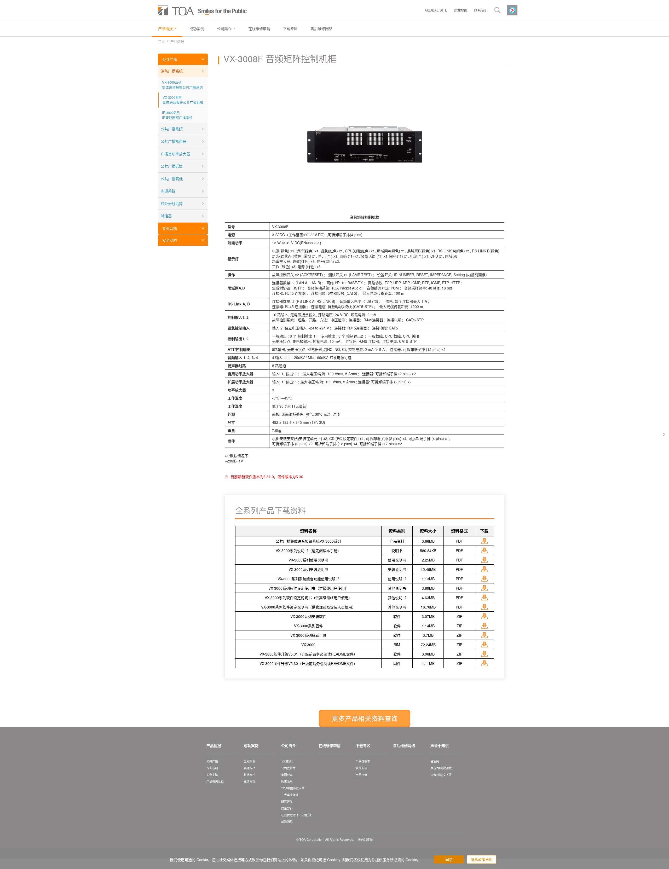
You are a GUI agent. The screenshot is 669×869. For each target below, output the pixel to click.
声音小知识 (439, 745)
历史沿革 (287, 781)
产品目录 (361, 775)
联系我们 (481, 10)
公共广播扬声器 (173, 141)
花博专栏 (249, 781)
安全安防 (169, 240)
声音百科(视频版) (441, 768)
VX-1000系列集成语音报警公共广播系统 (182, 85)
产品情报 (213, 745)
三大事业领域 (289, 795)
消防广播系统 (172, 71)
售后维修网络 (404, 745)
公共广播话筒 (172, 166)
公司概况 (287, 761)
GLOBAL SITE (436, 10)
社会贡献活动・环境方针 (297, 815)
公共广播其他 (172, 178)
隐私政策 (365, 839)
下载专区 (363, 745)
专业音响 (169, 228)
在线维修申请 (330, 745)
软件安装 (361, 768)
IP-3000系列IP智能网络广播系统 (177, 115)
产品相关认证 (215, 781)
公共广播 (169, 59)
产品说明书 (363, 761)
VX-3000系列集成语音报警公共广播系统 (183, 100)
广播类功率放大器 (175, 154)
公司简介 (288, 745)
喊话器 (166, 215)
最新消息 (287, 821)
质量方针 (287, 808)
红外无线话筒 (172, 203)
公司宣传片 (288, 768)
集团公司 (287, 775)
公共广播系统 (172, 128)
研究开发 (287, 801)
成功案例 (251, 745)
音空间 (434, 761)
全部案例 (249, 761)
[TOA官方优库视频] (512, 9)
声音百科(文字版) (441, 775)
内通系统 (168, 191)
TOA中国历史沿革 (292, 788)
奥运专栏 (249, 768)
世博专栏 (249, 775)
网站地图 (461, 10)
